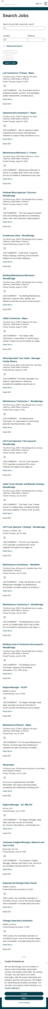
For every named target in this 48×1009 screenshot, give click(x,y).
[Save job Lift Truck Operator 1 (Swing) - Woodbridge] (4, 537)
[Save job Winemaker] (4, 777)
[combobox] (16, 39)
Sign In (39, 3)
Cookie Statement (12, 988)
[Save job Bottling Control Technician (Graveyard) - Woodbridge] (4, 660)
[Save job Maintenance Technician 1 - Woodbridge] (4, 414)
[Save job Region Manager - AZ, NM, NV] (4, 815)
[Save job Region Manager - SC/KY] (4, 698)
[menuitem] (10, 3)
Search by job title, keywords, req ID (18, 24)
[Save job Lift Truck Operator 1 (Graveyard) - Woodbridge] (4, 457)
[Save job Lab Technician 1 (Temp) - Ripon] (4, 86)
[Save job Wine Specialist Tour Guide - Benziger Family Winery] (4, 374)
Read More (7, 99)
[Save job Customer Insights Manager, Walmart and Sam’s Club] (4, 856)
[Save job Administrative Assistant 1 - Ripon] (4, 125)
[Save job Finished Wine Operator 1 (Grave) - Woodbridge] (4, 208)
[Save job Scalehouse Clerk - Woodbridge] (4, 248)
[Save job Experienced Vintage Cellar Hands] (4, 893)
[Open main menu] (45, 3)
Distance (31, 36)
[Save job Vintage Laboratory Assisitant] (4, 931)
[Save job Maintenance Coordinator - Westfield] (4, 577)
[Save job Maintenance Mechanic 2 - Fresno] (4, 165)
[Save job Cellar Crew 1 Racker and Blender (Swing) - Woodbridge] (4, 500)
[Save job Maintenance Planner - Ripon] (4, 738)
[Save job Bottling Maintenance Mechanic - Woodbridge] (4, 291)
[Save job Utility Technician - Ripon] (4, 331)
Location (6, 36)
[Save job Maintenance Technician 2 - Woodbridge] (4, 617)
